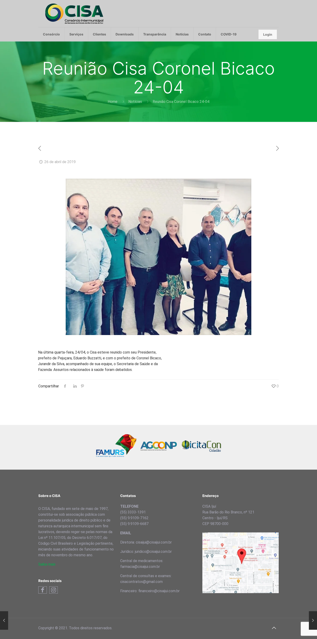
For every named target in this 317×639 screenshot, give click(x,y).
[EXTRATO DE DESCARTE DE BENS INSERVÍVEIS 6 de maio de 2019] (313, 620)
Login (267, 34)
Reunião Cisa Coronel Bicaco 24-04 (181, 101)
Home (112, 101)
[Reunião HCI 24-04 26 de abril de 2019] (4, 620)
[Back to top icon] (274, 628)
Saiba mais (46, 564)
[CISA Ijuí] (74, 13)
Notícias (135, 101)
